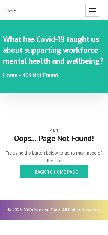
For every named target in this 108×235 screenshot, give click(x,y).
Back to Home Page (56, 172)
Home (10, 75)
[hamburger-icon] (92, 10)
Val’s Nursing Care (42, 210)
